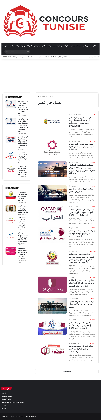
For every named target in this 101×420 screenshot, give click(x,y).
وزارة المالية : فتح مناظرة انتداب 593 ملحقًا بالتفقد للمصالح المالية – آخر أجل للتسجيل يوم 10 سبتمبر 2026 (42, 56)
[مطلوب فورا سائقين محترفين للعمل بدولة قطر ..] (52, 193)
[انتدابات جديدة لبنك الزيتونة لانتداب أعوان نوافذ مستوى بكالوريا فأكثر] (11, 220)
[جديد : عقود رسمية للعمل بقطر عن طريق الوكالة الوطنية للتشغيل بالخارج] (52, 235)
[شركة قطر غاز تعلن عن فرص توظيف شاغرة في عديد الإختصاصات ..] (52, 350)
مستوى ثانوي (86, 46)
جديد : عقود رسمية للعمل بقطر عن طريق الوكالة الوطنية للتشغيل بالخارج (82, 233)
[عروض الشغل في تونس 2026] (46, 21)
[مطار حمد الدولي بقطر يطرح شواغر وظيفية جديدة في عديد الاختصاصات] (52, 148)
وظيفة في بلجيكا (25, 46)
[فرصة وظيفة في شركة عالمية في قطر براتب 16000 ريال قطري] (52, 306)
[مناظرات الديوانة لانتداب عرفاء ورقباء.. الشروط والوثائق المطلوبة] (11, 208)
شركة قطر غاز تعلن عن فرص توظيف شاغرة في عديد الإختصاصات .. (81, 349)
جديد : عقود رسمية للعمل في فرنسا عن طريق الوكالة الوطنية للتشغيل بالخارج (23, 237)
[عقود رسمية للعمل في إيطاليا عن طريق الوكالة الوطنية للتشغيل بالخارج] (11, 155)
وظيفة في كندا (35, 46)
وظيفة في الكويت (46, 46)
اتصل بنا (3, 408)
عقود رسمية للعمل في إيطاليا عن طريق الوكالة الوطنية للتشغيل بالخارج (23, 157)
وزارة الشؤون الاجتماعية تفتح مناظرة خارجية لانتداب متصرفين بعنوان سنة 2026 (23, 170)
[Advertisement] (50, 74)
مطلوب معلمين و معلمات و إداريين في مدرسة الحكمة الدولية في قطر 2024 (80, 325)
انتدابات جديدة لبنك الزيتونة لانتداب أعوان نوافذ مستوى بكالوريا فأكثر (22, 222)
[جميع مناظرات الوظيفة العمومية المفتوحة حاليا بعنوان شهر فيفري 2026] (11, 195)
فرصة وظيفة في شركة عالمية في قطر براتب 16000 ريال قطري (81, 304)
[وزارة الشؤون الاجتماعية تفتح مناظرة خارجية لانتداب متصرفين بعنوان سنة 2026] (11, 169)
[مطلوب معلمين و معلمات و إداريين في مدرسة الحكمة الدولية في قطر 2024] (52, 327)
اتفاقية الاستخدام (6, 399)
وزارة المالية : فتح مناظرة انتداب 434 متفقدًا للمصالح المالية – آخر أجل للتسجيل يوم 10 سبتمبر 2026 (23, 107)
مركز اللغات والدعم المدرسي (61, 46)
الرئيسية (4, 46)
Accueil (41, 96)
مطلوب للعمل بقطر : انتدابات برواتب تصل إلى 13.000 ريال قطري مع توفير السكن (81, 283)
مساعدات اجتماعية (76, 46)
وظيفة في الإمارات (13, 46)
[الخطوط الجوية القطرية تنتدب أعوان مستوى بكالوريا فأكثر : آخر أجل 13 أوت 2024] (52, 214)
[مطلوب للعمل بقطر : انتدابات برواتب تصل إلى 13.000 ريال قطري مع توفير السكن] (52, 285)
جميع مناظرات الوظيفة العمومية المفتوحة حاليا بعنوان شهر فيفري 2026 (23, 196)
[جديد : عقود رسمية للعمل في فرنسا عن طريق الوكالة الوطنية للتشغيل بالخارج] (11, 235)
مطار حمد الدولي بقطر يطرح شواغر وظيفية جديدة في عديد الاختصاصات (81, 147)
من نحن (3, 405)
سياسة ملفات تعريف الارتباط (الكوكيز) (12, 402)
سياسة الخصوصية (6, 396)
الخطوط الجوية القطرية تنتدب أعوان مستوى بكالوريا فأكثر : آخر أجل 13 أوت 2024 (81, 212)
